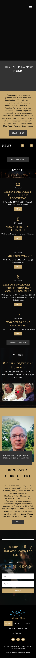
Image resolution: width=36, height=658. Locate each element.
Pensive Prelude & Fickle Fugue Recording (18, 195)
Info (18, 209)
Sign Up (18, 591)
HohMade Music (18, 618)
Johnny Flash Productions (21, 653)
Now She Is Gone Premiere (18, 228)
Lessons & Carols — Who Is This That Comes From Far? (18, 288)
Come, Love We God (18, 256)
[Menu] (30, 6)
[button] (6, 82)
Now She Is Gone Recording (18, 323)
